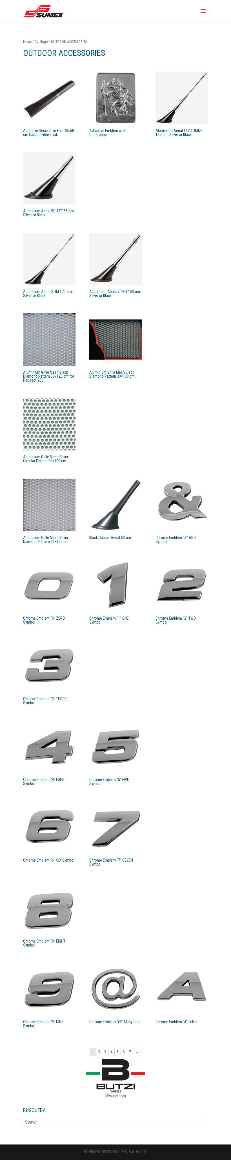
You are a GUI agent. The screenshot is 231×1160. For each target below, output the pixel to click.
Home (27, 41)
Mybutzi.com (115, 1096)
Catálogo (41, 41)
